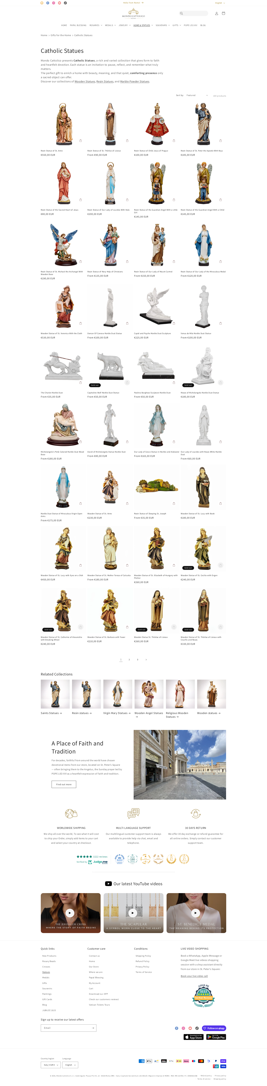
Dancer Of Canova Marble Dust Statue (104, 333)
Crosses (46, 966)
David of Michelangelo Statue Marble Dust (106, 452)
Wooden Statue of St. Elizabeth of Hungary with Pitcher (156, 576)
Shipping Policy (143, 955)
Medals (45, 977)
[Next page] (146, 659)
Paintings (46, 993)
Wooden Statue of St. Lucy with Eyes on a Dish (62, 575)
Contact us (94, 955)
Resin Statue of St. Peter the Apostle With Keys (202, 151)
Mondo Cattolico (63, 1076)
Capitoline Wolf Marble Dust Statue (103, 393)
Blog (44, 1004)
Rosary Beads (49, 961)
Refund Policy (142, 961)
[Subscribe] (92, 1028)
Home (44, 35)
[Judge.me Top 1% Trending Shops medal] (184, 859)
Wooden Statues (85, 81)
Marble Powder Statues (134, 81)
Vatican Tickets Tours (99, 1004)
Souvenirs (47, 988)
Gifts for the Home (61, 35)
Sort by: (180, 95)
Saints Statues (50, 713)
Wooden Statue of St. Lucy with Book (198, 513)
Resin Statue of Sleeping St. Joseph (150, 513)
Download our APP (98, 993)
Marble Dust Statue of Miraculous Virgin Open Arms (61, 515)
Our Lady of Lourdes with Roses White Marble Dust (201, 453)
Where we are (95, 972)
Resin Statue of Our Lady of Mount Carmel (153, 271)
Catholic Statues (83, 35)
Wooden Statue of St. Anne (99, 513)
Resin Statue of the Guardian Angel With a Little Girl (156, 211)
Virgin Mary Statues (115, 713)
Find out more (64, 784)
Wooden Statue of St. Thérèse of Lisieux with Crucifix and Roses (201, 638)
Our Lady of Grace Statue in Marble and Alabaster (156, 452)
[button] (182, 13)
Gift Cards (47, 999)
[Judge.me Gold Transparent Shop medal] (145, 859)
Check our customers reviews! (104, 999)
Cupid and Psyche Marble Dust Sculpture (152, 333)
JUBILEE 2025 (49, 1010)
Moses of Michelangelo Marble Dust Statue (200, 393)
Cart (91, 988)
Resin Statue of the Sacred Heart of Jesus (59, 210)
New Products (49, 955)
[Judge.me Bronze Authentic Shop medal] (158, 859)
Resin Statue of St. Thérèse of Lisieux (104, 151)
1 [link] (121, 659)
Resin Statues (104, 81)
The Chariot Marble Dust (52, 393)
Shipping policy (220, 1079)
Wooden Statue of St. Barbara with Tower (106, 637)
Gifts (44, 983)
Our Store (94, 966)
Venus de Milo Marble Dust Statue (196, 333)
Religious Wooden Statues (177, 714)
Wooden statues (207, 713)
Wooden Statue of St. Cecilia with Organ (199, 575)
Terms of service (203, 1079)
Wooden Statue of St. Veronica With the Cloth (61, 333)
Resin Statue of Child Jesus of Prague (151, 151)
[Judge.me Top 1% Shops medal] (171, 859)
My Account (94, 983)
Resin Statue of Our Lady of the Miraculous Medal (203, 271)
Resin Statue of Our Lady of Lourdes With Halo (108, 210)
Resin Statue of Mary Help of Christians (105, 271)
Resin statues (80, 713)
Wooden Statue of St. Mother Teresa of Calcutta (109, 575)
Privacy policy (220, 1076)
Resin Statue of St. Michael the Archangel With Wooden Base (62, 273)
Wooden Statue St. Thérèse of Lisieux (151, 637)
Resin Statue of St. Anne (52, 151)
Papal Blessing (96, 977)
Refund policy (206, 1076)
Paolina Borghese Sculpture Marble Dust (152, 393)
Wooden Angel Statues (149, 713)
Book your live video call (194, 976)
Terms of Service (144, 972)
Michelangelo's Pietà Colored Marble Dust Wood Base (62, 453)
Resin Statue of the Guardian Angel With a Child (202, 210)
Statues (46, 972)
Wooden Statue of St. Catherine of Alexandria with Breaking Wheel (61, 638)
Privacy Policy (142, 966)
